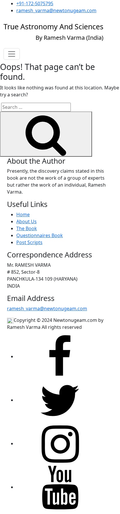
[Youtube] (60, 487)
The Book (26, 228)
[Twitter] (60, 400)
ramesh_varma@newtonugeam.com (56, 10)
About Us (26, 221)
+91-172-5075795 (34, 3)
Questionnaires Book (39, 235)
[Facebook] (60, 356)
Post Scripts (29, 242)
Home (23, 214)
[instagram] (60, 443)
